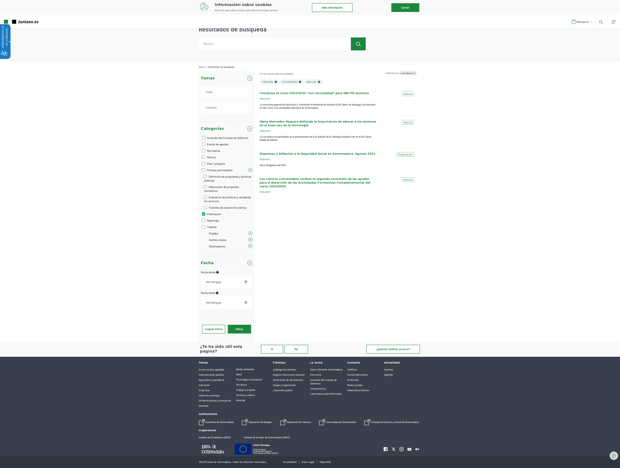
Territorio (241, 384)
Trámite (211, 227)
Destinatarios (217, 246)
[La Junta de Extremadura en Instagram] (401, 449)
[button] (582, 21)
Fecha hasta (208, 293)
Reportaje (212, 220)
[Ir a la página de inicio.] (15, 22)
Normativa (213, 151)
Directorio (315, 374)
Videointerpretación (358, 390)
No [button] (296, 349)
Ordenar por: (392, 73)
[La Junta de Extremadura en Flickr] (417, 449)
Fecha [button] (207, 263)
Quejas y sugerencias (284, 385)
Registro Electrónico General (288, 374)
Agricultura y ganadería (211, 379)
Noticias (388, 369)
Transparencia (318, 388)
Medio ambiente (245, 369)
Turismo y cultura (245, 395)
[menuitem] (253, 369)
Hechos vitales (218, 240)
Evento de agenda (217, 144)
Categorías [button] (212, 129)
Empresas (265, 159)
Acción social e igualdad (211, 369)
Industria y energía (209, 395)
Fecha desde (208, 272)
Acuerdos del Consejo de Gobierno (227, 138)
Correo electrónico (357, 374)
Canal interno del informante (326, 393)
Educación (265, 98)
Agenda (388, 374)
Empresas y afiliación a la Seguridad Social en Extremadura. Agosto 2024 (317, 153)
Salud (239, 374)
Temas (208, 78)
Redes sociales (355, 385)
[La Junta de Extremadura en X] (394, 449)
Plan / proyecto (215, 164)
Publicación (213, 214)
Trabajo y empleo (245, 389)
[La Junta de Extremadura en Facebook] (386, 449)
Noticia (211, 157)
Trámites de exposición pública (227, 207)
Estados (213, 233)
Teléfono (352, 369)
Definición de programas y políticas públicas (227, 178)
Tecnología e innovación (249, 379)
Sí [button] (272, 349)
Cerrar (405, 7)
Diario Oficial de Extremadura (326, 369)
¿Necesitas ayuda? (283, 390)
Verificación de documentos (288, 379)
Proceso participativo (219, 170)
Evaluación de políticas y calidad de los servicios (227, 199)
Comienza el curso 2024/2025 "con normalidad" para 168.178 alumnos (314, 93)
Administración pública (211, 374)
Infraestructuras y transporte (215, 400)
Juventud (203, 405)
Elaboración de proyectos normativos (221, 189)
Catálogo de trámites (284, 369)
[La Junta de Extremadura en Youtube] (409, 449)
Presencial (352, 379)
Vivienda (240, 400)
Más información (332, 7)
